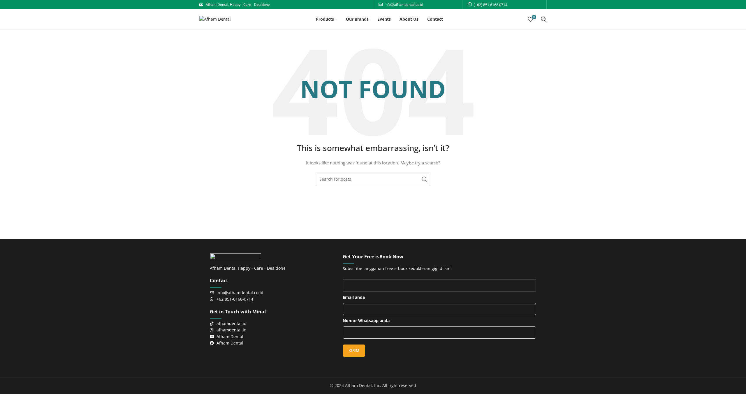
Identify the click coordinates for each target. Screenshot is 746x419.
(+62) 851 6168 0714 (490, 4)
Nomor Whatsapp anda (366, 320)
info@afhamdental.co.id (404, 4)
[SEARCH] (424, 179)
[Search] (544, 19)
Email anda (354, 297)
